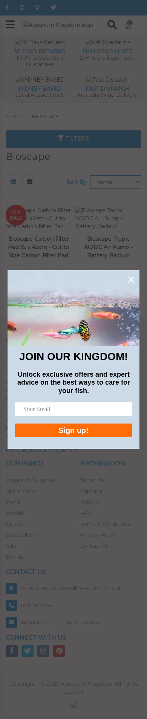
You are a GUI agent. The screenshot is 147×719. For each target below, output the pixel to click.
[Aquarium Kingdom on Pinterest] (37, 7)
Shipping (90, 491)
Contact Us (94, 546)
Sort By (76, 181)
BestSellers (20, 535)
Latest (14, 524)
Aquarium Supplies (30, 480)
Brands (15, 557)
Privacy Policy (97, 535)
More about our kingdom (40, 450)
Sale (11, 546)
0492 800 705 (37, 605)
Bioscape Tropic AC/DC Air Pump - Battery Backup (108, 247)
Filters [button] (76, 138)
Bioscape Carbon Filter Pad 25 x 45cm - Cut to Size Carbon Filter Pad (38, 247)
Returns (89, 502)
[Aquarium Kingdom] (58, 24)
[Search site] (112, 25)
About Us (91, 480)
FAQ (85, 513)
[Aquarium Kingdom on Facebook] (7, 7)
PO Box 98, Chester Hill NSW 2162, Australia (72, 588)
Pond (13, 502)
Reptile (15, 513)
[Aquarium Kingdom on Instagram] (22, 7)
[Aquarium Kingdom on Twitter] (53, 7)
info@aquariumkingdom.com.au (60, 622)
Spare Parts (21, 491)
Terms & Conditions (104, 524)
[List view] (29, 182)
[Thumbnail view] (13, 182)
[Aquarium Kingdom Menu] (10, 25)
